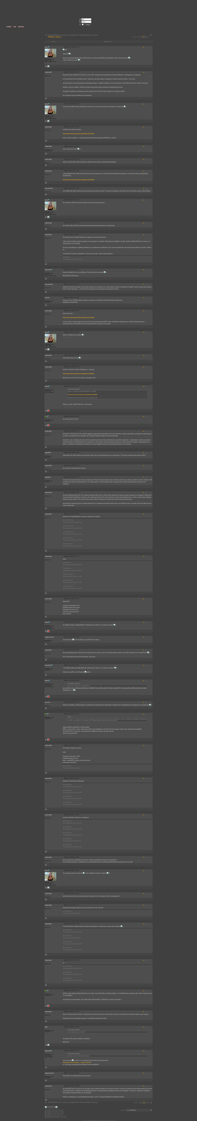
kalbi (46, 386)
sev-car (47, 702)
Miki (46, 1027)
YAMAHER (48, 146)
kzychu (47, 297)
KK (46, 416)
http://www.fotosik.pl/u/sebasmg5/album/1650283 (78, 133)
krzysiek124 (49, 188)
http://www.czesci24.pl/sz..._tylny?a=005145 (77, 1062)
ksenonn (47, 269)
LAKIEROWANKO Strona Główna (58, 35)
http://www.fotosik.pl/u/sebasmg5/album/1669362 (78, 373)
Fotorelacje (94, 35)
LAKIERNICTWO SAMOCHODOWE (79, 35)
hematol (47, 1051)
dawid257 (48, 452)
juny (46, 47)
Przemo (101, 1120)
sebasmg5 (48, 72)
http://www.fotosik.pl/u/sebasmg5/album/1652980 (78, 180)
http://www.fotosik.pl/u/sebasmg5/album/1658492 (78, 317)
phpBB (90, 1120)
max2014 (48, 665)
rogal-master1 (49, 637)
